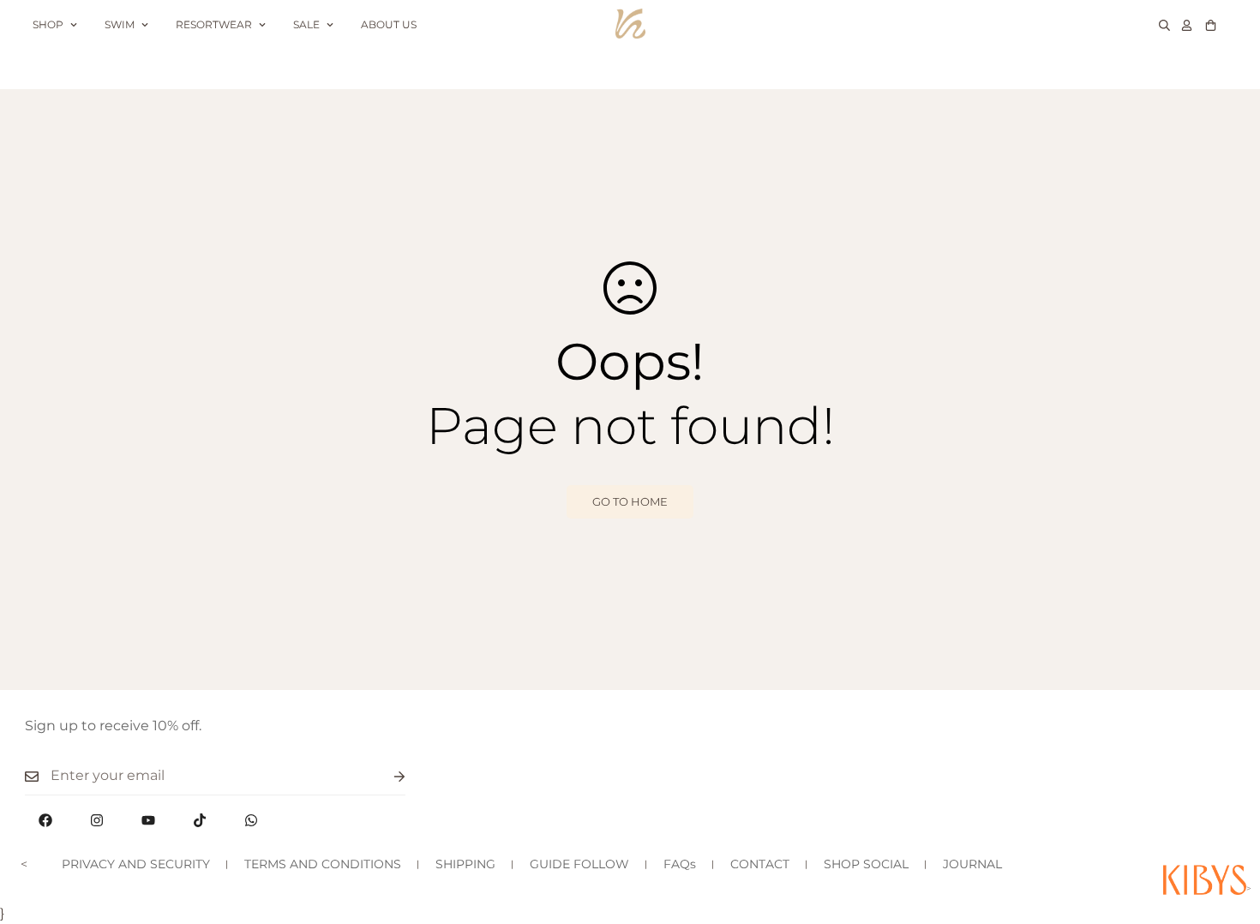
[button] (1210, 25)
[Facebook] (45, 820)
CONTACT (759, 864)
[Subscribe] (385, 776)
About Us (389, 24)
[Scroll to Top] (1226, 830)
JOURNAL (972, 864)
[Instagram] (96, 820)
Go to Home (630, 501)
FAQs (679, 864)
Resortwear (214, 24)
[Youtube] (148, 820)
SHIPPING (465, 864)
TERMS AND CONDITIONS (322, 864)
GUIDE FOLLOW (579, 864)
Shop (48, 24)
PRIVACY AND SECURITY (136, 864)
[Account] (1186, 25)
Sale (306, 24)
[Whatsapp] (251, 820)
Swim (120, 24)
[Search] (1164, 25)
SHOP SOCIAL (866, 864)
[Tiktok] (199, 820)
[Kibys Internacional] (630, 24)
